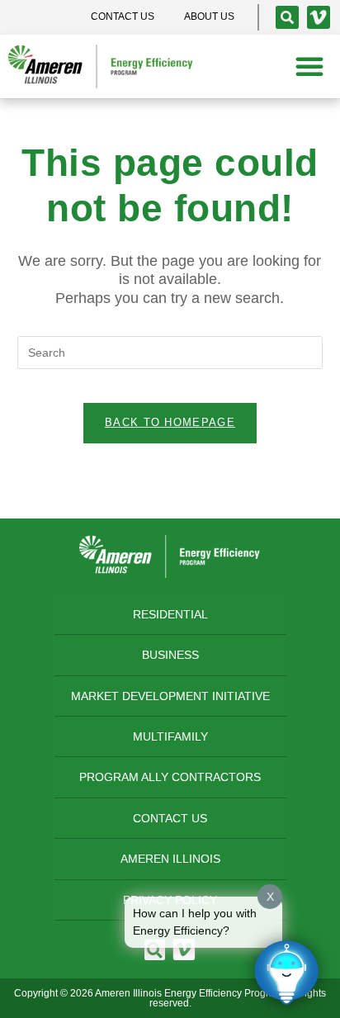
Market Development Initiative (170, 696)
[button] (309, 66)
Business (170, 654)
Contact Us (170, 818)
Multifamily (170, 736)
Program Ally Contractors (170, 777)
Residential (170, 614)
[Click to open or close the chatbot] (286, 972)
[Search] (287, 17)
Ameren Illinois (170, 858)
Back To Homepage (170, 422)
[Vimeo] (318, 17)
